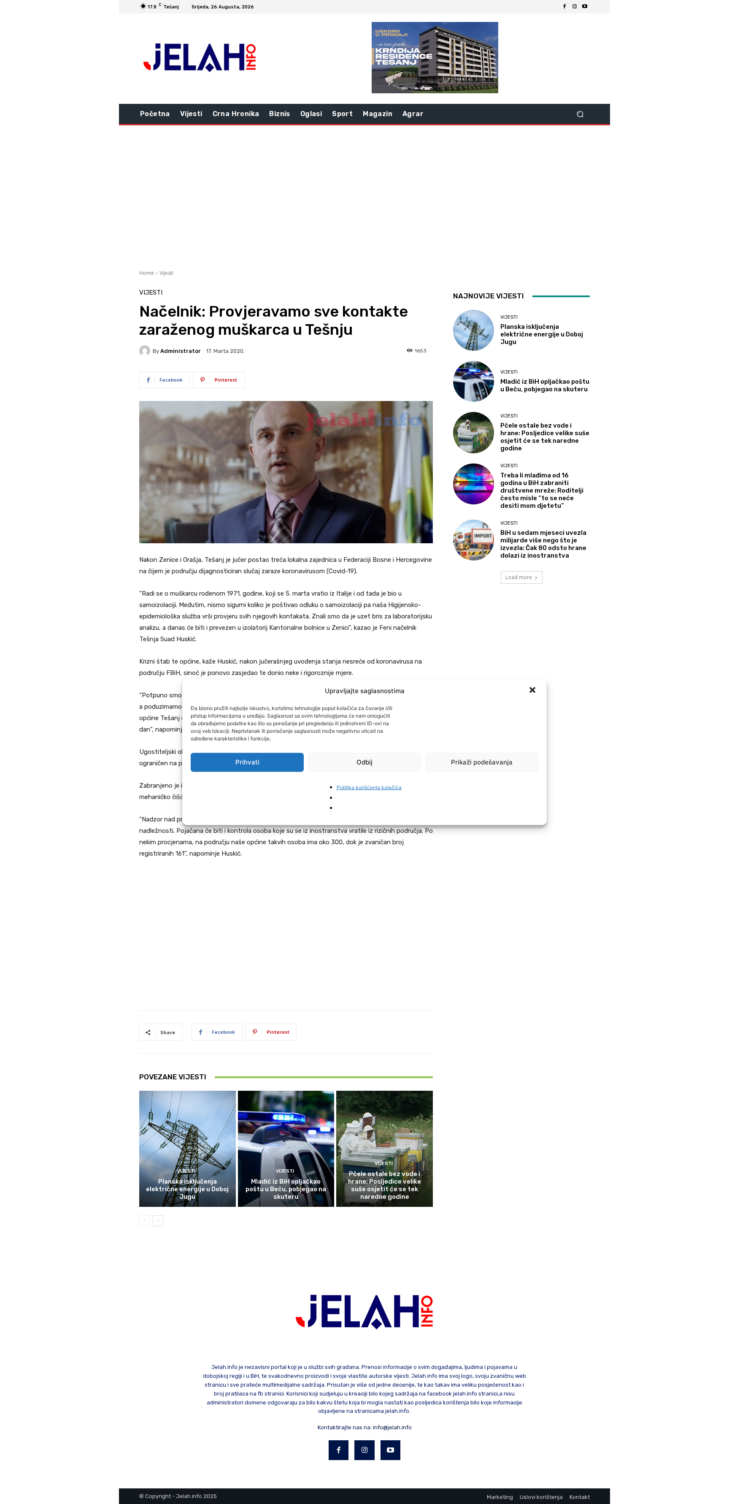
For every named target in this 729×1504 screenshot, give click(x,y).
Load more (518, 577)
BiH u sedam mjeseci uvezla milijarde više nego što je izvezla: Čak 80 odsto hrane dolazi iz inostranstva (543, 544)
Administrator (180, 351)
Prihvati (247, 762)
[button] (533, 691)
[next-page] (158, 1220)
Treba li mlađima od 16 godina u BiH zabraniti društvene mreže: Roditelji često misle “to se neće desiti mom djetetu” (541, 490)
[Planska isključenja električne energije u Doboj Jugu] (187, 1148)
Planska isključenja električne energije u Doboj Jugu (187, 1189)
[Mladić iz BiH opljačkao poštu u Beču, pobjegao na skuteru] (286, 1148)
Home (146, 272)
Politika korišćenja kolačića (369, 787)
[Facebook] (564, 7)
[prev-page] (144, 1220)
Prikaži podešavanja (482, 762)
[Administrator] (146, 350)
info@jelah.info (392, 1427)
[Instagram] (575, 7)
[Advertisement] (364, 196)
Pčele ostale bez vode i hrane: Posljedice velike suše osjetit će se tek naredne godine (384, 1185)
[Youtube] (585, 7)
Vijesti (166, 272)
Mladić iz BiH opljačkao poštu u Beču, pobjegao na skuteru (286, 1189)
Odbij (364, 762)
